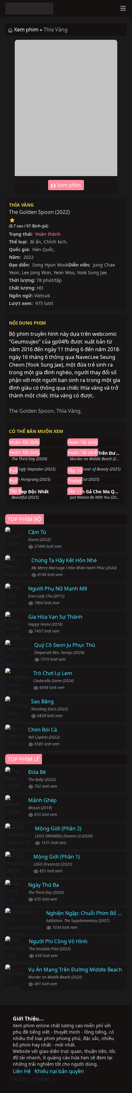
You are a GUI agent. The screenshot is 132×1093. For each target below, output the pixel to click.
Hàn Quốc (43, 249)
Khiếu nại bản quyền (59, 1071)
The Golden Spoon (31, 410)
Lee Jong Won (36, 272)
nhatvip (41, 1078)
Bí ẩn (35, 242)
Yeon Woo (64, 272)
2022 (62, 212)
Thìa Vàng (21, 205)
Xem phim (68, 185)
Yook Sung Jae (92, 272)
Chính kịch (55, 242)
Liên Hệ (22, 1071)
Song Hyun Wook (50, 265)
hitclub (18, 1078)
